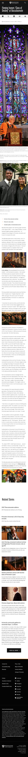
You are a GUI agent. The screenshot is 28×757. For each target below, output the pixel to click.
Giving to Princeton (19, 672)
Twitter (18, 681)
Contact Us (4, 664)
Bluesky (18, 694)
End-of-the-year (7, 465)
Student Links (5, 683)
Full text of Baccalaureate (11, 219)
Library (3, 678)
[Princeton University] (7, 746)
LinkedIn (19, 689)
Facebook (19, 678)
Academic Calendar (6, 681)
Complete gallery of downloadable (12, 224)
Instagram (19, 683)
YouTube (19, 691)
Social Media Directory (20, 698)
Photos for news (8, 221)
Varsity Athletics (18, 669)
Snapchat (19, 686)
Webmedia (21, 464)
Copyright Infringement (22, 751)
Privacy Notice (23, 752)
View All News (13, 650)
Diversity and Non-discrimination (7, 709)
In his (5, 270)
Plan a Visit (17, 664)
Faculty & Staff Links (7, 686)
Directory (4, 669)
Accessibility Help (6, 666)
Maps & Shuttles (19, 666)
